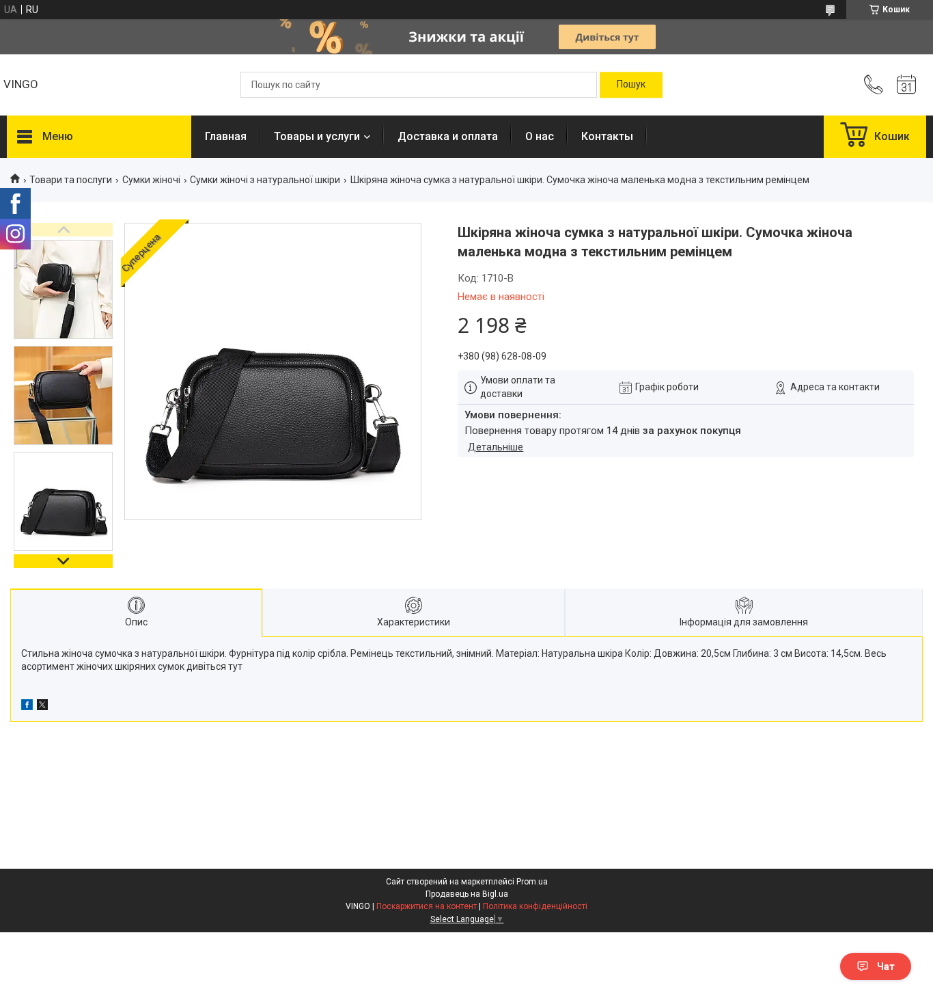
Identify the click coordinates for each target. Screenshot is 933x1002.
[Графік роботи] (906, 84)
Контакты (607, 136)
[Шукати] (631, 85)
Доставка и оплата (448, 136)
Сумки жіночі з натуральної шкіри (265, 179)
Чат (886, 966)
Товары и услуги (317, 136)
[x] (42, 706)
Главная (226, 136)
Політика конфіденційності (535, 906)
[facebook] (27, 706)
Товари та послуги (70, 179)
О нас (539, 136)
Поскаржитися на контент (426, 906)
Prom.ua (532, 881)
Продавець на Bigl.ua (467, 894)
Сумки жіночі (151, 179)
